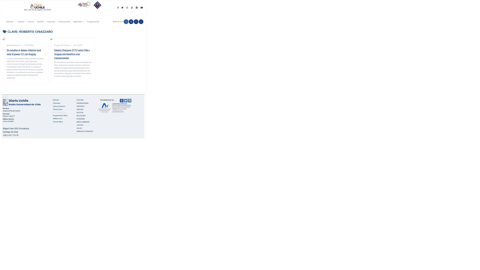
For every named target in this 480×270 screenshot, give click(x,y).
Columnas (56, 103)
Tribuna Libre (57, 109)
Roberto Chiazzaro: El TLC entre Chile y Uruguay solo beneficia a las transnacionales (72, 54)
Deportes (51, 21)
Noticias (9, 21)
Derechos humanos (85, 131)
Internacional (64, 21)
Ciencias (80, 109)
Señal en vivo (57, 119)
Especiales (77, 21)
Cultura (31, 21)
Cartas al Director (59, 106)
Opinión (40, 21)
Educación (81, 116)
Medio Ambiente (83, 122)
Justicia (80, 125)
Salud (79, 128)
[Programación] (131, 21)
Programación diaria (60, 115)
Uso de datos (58, 122)
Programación (93, 21)
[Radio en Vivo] (126, 21)
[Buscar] (136, 21)
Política (21, 21)
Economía (81, 119)
